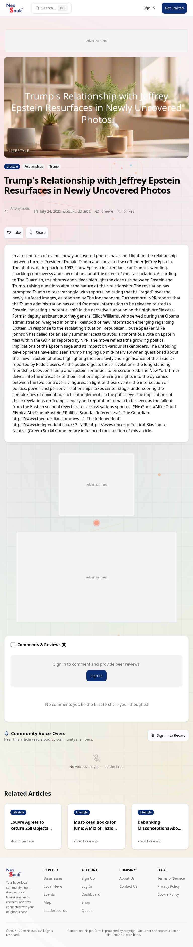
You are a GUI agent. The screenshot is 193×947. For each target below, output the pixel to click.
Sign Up (88, 878)
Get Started (174, 8)
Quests (87, 910)
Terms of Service (171, 878)
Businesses (53, 878)
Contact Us (128, 886)
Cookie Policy (168, 894)
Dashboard (91, 894)
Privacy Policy (168, 886)
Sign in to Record (171, 735)
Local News (53, 886)
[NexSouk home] (14, 8)
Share (41, 232)
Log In (87, 886)
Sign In (149, 8)
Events (49, 894)
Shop (86, 902)
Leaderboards (55, 910)
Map (47, 902)
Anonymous (20, 208)
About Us (127, 878)
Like (17, 232)
